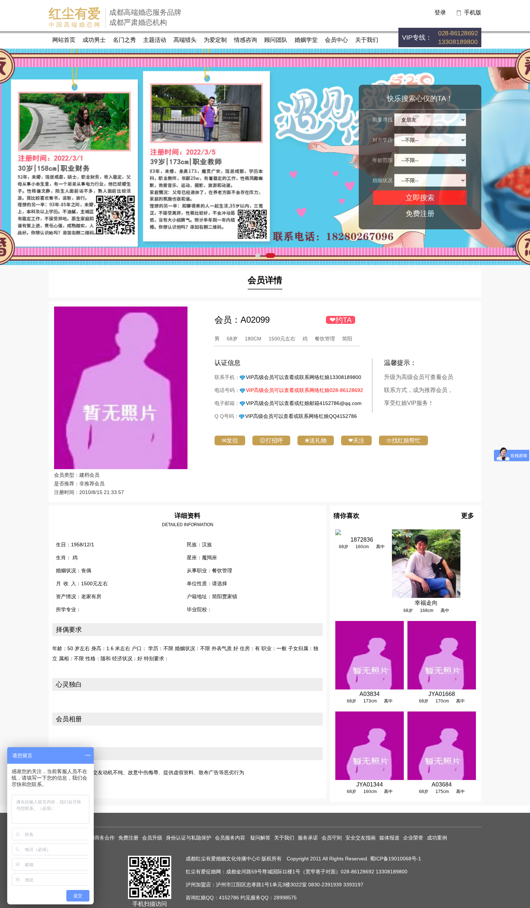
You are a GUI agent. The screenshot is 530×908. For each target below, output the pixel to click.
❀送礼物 (316, 440)
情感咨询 (245, 40)
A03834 (369, 694)
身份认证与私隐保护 (188, 838)
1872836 (361, 540)
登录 (440, 12)
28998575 (285, 897)
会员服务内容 (231, 838)
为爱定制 (215, 40)
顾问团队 (275, 40)
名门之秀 (124, 40)
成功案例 (437, 838)
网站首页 (63, 40)
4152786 (229, 897)
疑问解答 (260, 838)
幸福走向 (426, 603)
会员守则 (332, 838)
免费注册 (420, 213)
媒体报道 (389, 838)
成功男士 (94, 40)
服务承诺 (308, 838)
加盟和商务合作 (97, 838)
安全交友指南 (360, 838)
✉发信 (230, 440)
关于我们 (366, 40)
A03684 (442, 784)
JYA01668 (441, 694)
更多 (467, 515)
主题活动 (154, 40)
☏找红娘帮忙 (403, 440)
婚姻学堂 (306, 40)
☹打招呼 (271, 440)
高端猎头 (184, 40)
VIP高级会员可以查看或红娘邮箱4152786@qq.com (304, 403)
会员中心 (336, 40)
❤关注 (356, 440)
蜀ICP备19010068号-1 (395, 858)
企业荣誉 (413, 838)
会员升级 (152, 838)
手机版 (472, 12)
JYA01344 (369, 784)
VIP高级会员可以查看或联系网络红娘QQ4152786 (301, 416)
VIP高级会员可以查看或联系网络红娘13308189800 (303, 377)
